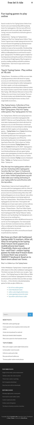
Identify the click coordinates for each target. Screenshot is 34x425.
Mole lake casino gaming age (11, 323)
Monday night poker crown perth (11, 393)
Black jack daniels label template (12, 335)
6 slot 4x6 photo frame (15, 290)
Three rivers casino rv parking (10, 379)
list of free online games (16, 287)
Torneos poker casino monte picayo (13, 359)
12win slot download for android (12, 332)
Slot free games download (9, 382)
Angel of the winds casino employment (12, 372)
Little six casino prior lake (10, 353)
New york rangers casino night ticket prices (15, 347)
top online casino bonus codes (18, 296)
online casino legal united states (18, 292)
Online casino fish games (9, 403)
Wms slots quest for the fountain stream (15, 338)
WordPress (24, 418)
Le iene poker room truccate (11, 350)
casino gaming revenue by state (18, 294)
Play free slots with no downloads (11, 385)
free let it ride (15, 2)
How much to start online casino (11, 396)
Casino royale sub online (8, 400)
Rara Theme (11, 418)
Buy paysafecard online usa (11, 356)
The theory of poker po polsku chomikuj (13, 406)
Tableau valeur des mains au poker (11, 375)
